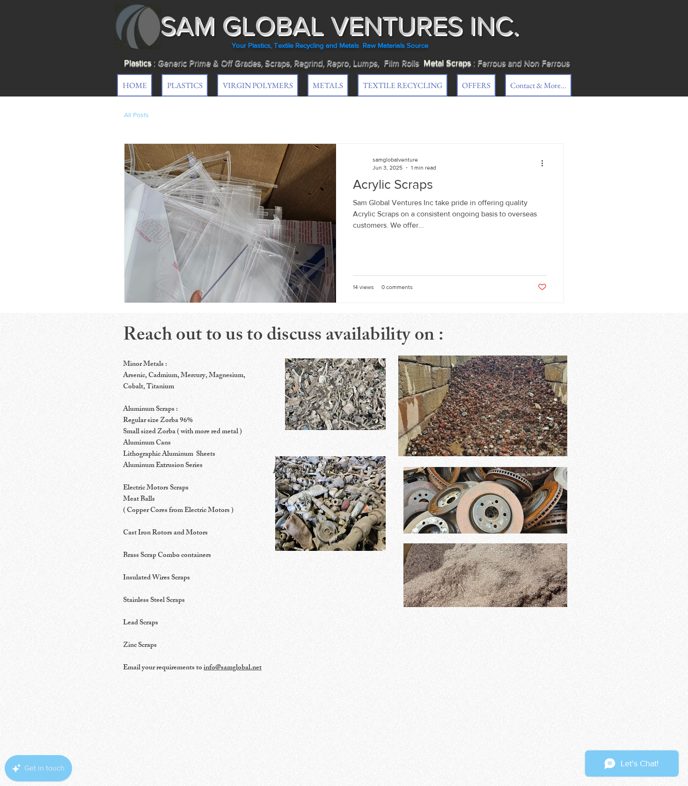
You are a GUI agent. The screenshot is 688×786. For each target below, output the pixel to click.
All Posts (136, 115)
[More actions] (545, 163)
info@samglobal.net (233, 668)
